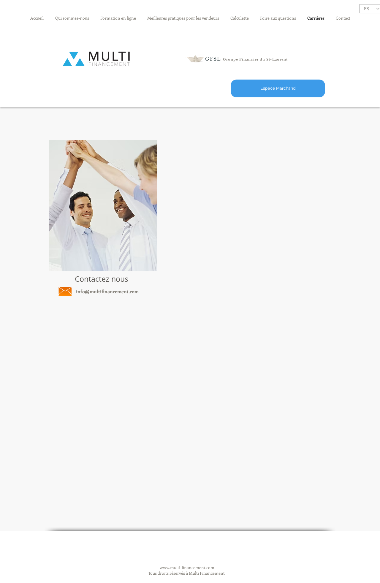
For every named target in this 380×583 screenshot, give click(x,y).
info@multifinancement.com (107, 291)
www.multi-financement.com (187, 567)
